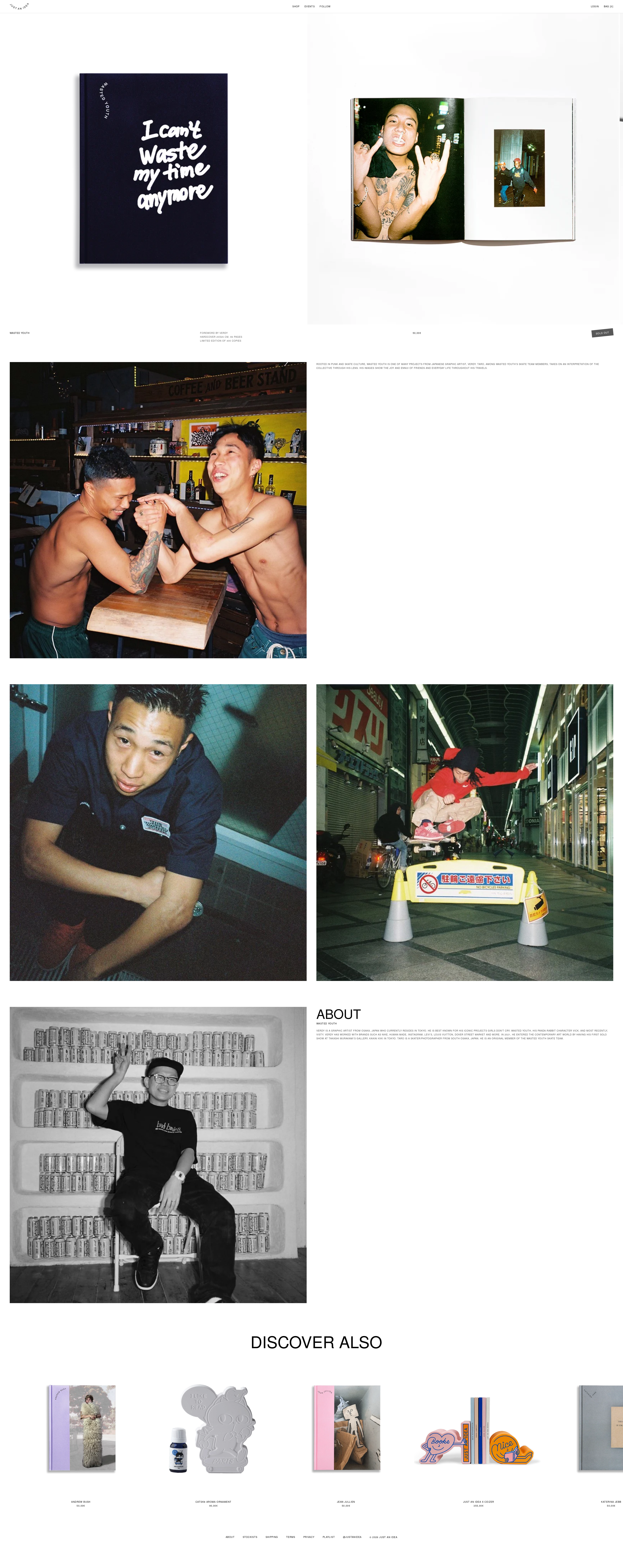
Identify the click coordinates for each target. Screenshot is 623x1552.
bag (606, 6)
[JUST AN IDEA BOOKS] (19, 6)
